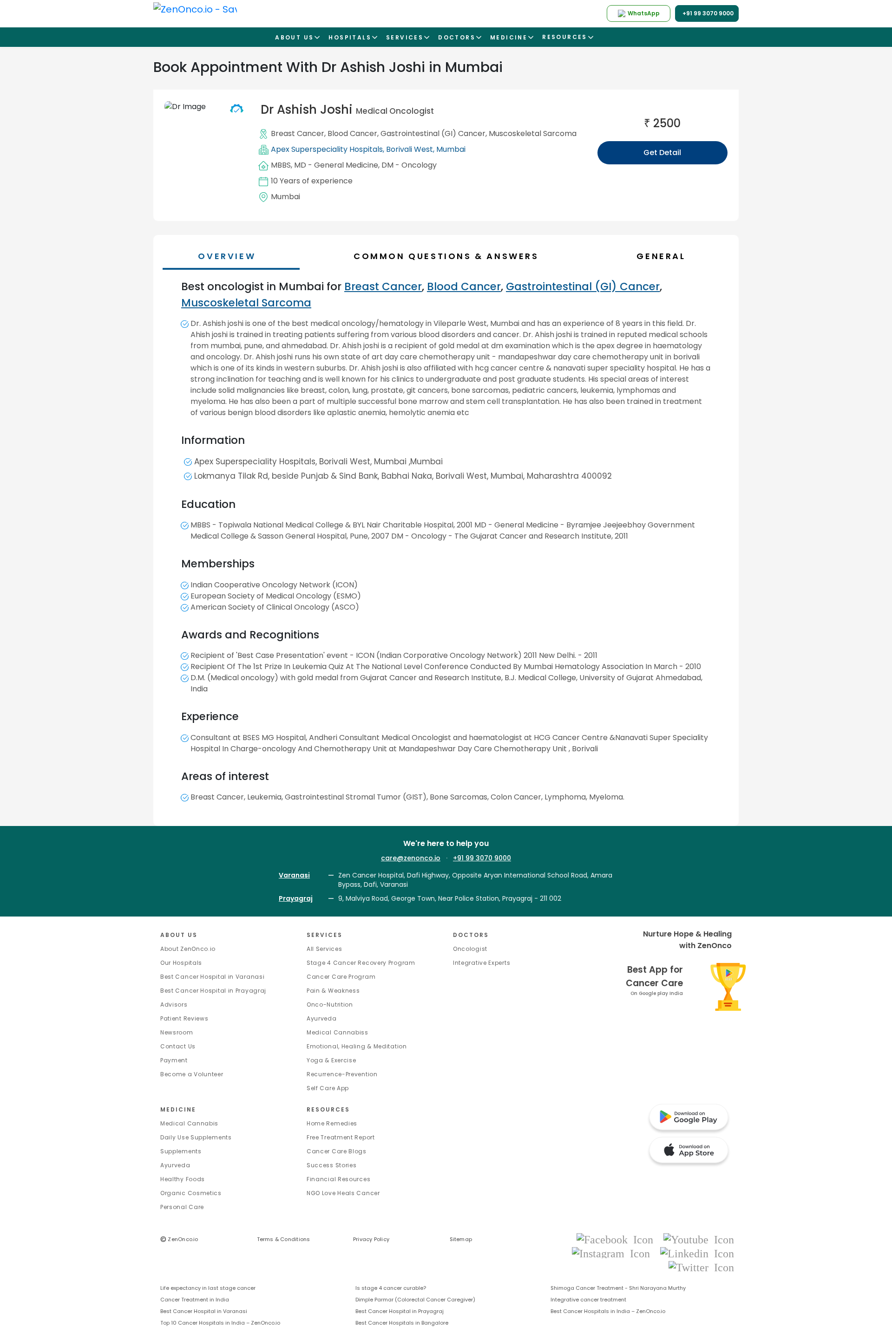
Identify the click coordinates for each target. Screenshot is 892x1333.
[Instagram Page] (614, 1253)
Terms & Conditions (283, 1239)
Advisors (174, 1004)
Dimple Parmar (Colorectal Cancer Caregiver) (415, 1299)
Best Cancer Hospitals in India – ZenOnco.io (608, 1311)
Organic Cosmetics (191, 1193)
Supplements (181, 1151)
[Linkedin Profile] (697, 1253)
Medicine (178, 1109)
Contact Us (178, 1046)
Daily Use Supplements (196, 1137)
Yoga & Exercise (331, 1060)
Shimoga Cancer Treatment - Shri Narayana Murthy (618, 1288)
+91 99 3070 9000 (482, 858)
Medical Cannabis (189, 1123)
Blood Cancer (352, 133)
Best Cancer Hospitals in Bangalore (401, 1322)
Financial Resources (338, 1179)
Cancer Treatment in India (194, 1299)
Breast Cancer (297, 133)
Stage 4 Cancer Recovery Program (361, 963)
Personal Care (182, 1207)
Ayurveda (322, 1018)
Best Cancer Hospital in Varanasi (212, 977)
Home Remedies (332, 1123)
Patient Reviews (184, 1018)
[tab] (450, 256)
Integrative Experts (481, 963)
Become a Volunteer (191, 1074)
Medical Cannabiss (337, 1032)
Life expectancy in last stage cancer (208, 1288)
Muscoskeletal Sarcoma (533, 133)
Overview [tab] (227, 256)
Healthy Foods (182, 1179)
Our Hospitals (181, 963)
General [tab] (660, 256)
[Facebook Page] (618, 1239)
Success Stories (332, 1165)
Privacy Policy (371, 1239)
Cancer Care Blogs (337, 1151)
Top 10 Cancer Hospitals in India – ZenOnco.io (220, 1322)
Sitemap (461, 1239)
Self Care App (328, 1088)
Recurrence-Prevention (342, 1074)
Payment (174, 1060)
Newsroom (176, 1032)
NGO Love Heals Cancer (343, 1193)
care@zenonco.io (410, 858)
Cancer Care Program (341, 977)
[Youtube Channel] (698, 1239)
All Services (324, 949)
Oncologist (470, 949)
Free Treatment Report (341, 1137)
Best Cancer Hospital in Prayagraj (213, 991)
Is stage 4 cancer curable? (390, 1288)
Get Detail (662, 152)
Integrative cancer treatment (588, 1299)
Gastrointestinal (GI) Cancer (432, 133)
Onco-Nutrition (330, 1004)
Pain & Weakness (333, 991)
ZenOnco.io (179, 1239)
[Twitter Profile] (701, 1267)
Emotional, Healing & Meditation (357, 1046)
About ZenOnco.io (188, 949)
